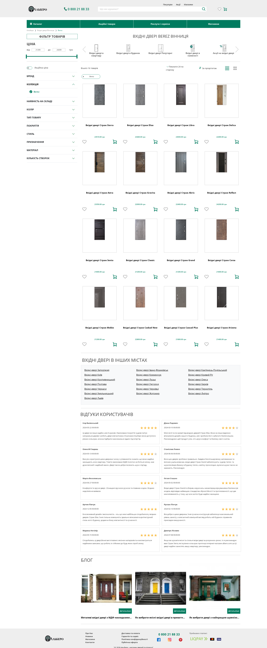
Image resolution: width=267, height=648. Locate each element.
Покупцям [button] (167, 4)
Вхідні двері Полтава (95, 384)
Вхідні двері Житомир (148, 393)
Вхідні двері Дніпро (198, 393)
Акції (178, 4)
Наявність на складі (39, 101)
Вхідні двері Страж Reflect (221, 192)
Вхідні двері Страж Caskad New (140, 327)
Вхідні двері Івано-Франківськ (152, 370)
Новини (89, 636)
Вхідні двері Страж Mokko (99, 327)
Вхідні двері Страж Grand (181, 260)
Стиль (30, 133)
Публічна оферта (130, 642)
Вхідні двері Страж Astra (99, 192)
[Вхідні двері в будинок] (128, 47)
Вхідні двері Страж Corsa (221, 260)
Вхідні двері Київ (93, 374)
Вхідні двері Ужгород (147, 384)
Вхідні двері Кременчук (148, 374)
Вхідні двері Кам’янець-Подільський (207, 370)
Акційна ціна (41, 67)
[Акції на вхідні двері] (223, 47)
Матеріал (32, 150)
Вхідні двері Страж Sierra (99, 125)
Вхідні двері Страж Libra (180, 125)
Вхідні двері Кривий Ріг (200, 374)
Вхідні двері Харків (198, 384)
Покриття (33, 125)
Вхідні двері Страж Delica (222, 125)
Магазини (188, 4)
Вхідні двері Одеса (198, 379)
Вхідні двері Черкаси (95, 388)
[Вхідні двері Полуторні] (160, 47)
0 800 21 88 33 (169, 634)
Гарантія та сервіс (130, 636)
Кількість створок (38, 158)
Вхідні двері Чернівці (147, 388)
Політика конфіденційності (135, 639)
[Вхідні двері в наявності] (193, 47)
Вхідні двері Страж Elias (140, 125)
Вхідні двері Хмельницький (98, 393)
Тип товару (34, 117)
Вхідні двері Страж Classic (140, 260)
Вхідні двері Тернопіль (200, 388)
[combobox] (152, 9)
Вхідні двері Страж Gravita (140, 192)
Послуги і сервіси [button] (160, 23)
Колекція (33, 84)
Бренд (30, 76)
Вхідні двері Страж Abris (180, 192)
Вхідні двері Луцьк (146, 379)
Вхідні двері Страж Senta (99, 260)
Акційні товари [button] (106, 23)
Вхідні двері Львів (93, 398)
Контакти (89, 642)
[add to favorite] (84, 141)
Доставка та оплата (131, 633)
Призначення (35, 142)
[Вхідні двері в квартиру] (96, 47)
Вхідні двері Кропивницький (99, 379)
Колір (30, 109)
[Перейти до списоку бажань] (219, 9)
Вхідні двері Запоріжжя (96, 370)
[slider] (26, 56)
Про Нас (89, 633)
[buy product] (115, 141)
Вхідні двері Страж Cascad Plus (181, 327)
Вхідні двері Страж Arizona (221, 327)
